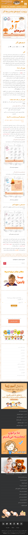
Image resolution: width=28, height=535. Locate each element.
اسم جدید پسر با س (23, 497)
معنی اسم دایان (20, 417)
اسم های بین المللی (21, 364)
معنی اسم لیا (18, 419)
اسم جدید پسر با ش (23, 494)
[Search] (4, 263)
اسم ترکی (23, 350)
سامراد (7, 244)
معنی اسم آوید (24, 505)
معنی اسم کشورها (21, 367)
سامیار (10, 244)
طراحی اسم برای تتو (21, 375)
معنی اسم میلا (24, 483)
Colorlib (13, 533)
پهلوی (21, 72)
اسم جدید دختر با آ (23, 485)
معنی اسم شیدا (20, 414)
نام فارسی (14, 46)
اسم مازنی (23, 358)
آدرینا (24, 246)
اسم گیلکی (23, 361)
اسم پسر (24, 6)
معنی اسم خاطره (20, 422)
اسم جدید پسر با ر (23, 499)
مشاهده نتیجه (9, 307)
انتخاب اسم (7, 128)
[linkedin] (3, 523)
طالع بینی (23, 372)
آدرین (4, 244)
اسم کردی (23, 353)
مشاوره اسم (12, 6)
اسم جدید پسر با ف (23, 491)
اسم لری (23, 355)
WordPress (5, 533)
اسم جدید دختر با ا (23, 480)
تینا (15, 299)
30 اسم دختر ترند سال (22, 502)
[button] (2, 302)
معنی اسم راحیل (20, 425)
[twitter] (7, 523)
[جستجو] (8, 7)
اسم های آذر (20, 43)
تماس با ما (7, 527)
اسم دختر (18, 6)
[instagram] (5, 7)
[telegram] (17, 523)
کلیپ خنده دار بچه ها (10, 473)
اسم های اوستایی (6, 134)
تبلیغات (13, 527)
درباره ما (17, 527)
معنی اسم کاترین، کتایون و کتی (21, 488)
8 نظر (9, 46)
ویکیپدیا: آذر (17, 89)
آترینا (21, 246)
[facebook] (14, 523)
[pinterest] (10, 523)
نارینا (15, 302)
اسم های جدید (22, 369)
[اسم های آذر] (14, 27)
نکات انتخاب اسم (21, 347)
